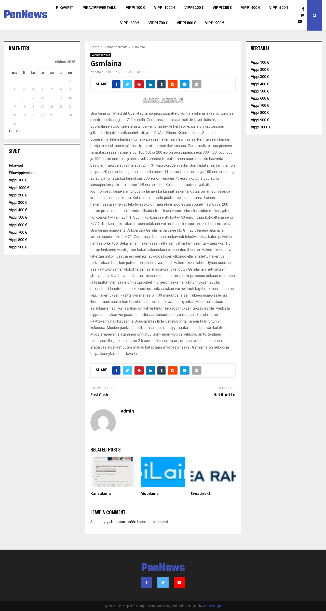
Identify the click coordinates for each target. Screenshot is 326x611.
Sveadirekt (201, 493)
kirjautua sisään (123, 522)
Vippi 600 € (129, 23)
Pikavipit (64, 8)
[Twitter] (304, 15)
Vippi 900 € (214, 23)
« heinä (14, 131)
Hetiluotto (224, 395)
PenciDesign (212, 606)
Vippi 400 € (250, 8)
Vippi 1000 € (164, 8)
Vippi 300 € (222, 8)
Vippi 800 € (186, 23)
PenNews (25, 15)
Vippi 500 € (278, 8)
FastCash (99, 395)
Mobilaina (150, 493)
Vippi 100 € (135, 8)
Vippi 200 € (193, 8)
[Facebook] (304, 9)
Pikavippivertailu (100, 8)
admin (98, 72)
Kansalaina (100, 493)
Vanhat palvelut (101, 55)
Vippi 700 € (158, 23)
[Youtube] (301, 21)
